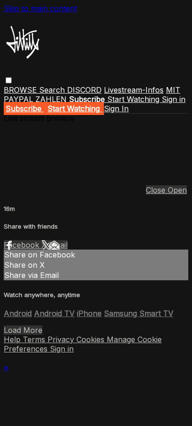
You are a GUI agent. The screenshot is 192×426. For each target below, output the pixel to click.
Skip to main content (40, 8)
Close (157, 190)
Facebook (22, 245)
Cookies (91, 339)
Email (58, 245)
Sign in (173, 99)
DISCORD (84, 90)
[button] (9, 80)
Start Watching (134, 99)
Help (13, 339)
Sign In (116, 108)
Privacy (62, 339)
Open (177, 190)
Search (53, 90)
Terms (35, 339)
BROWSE (21, 90)
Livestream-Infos (134, 90)
